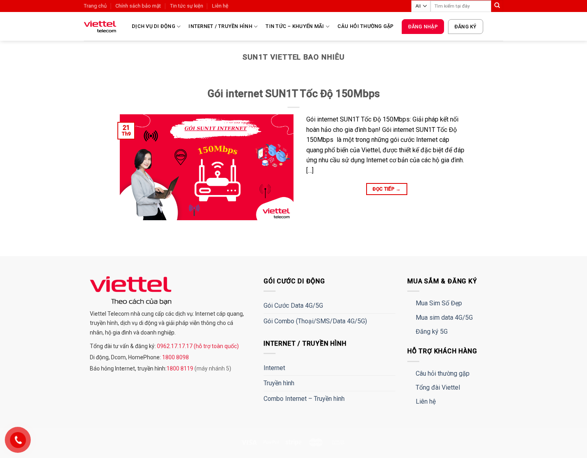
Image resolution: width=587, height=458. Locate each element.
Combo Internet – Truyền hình (304, 398)
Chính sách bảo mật (138, 6)
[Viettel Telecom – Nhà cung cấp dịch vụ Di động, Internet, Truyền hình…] (102, 26)
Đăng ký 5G (432, 331)
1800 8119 (180, 368)
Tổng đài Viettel (438, 387)
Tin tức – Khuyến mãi (295, 26)
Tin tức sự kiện (186, 6)
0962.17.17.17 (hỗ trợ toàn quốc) (197, 346)
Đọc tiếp (387, 189)
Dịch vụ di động (153, 26)
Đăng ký (465, 27)
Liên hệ (220, 6)
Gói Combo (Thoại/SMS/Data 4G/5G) (315, 321)
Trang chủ (95, 6)
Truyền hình (279, 383)
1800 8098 (175, 357)
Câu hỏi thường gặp (365, 26)
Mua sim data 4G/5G (444, 317)
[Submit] (497, 6)
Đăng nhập (423, 27)
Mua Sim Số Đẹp (439, 303)
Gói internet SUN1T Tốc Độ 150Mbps (294, 94)
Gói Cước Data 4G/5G (293, 305)
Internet (274, 368)
